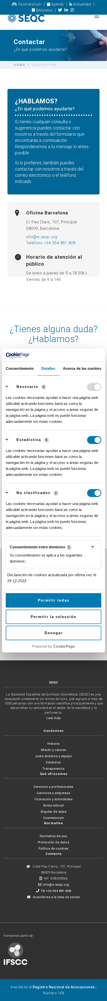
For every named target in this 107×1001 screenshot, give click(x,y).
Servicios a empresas (53, 793)
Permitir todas (53, 600)
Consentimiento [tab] (20, 368)
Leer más (54, 718)
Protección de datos (53, 842)
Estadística (28, 440)
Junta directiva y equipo (53, 756)
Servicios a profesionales (53, 787)
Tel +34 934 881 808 (56, 891)
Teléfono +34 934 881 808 (50, 243)
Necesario (27, 386)
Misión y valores (53, 750)
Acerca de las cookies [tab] (82, 368)
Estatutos (53, 762)
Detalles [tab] (48, 368)
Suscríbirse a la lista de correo (56, 897)
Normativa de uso (53, 836)
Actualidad (81, 4)
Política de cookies (53, 848)
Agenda (57, 4)
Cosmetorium (29, 4)
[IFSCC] (15, 953)
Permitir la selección (53, 617)
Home (20, 65)
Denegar (54, 633)
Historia (54, 744)
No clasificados (33, 493)
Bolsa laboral (53, 805)
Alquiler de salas (54, 811)
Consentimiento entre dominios (40, 547)
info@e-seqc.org (41, 237)
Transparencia (54, 768)
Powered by (53, 646)
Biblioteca (44, 10)
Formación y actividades (54, 799)
